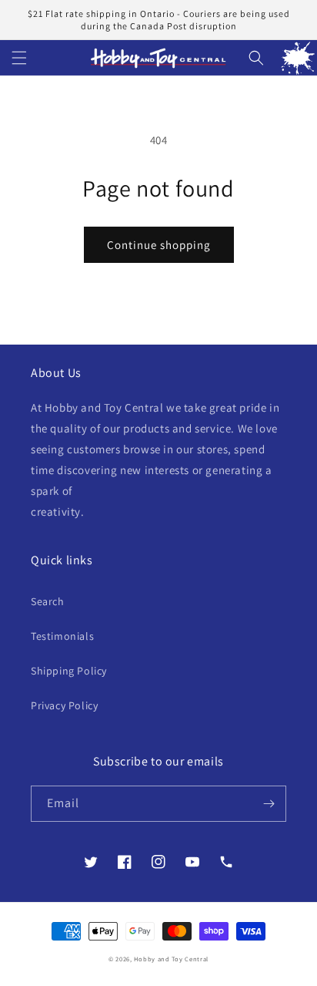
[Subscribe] (268, 804)
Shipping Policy (69, 671)
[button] (19, 58)
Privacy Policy (64, 705)
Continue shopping (159, 244)
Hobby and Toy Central (171, 958)
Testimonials (62, 636)
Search (48, 601)
